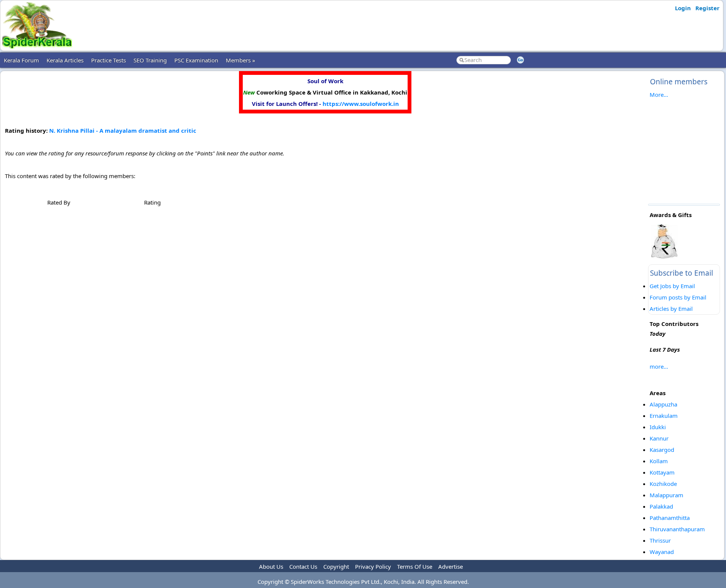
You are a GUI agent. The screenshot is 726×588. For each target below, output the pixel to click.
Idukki (658, 427)
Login (683, 8)
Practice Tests (108, 60)
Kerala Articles (65, 60)
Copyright (336, 566)
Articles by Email (671, 308)
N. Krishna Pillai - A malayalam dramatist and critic (122, 130)
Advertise (450, 566)
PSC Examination (196, 60)
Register (707, 8)
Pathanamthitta (670, 517)
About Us (271, 566)
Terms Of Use (414, 566)
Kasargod (662, 449)
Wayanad (662, 551)
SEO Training (150, 60)
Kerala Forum (21, 60)
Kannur (659, 438)
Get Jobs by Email (672, 286)
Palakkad (661, 506)
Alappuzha (663, 404)
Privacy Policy (373, 566)
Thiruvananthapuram (677, 529)
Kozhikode (663, 483)
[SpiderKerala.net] (37, 46)
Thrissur (660, 540)
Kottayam (662, 472)
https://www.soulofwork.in (361, 103)
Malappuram (666, 495)
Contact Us (303, 566)
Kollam (659, 461)
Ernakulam (664, 415)
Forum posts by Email (678, 297)
